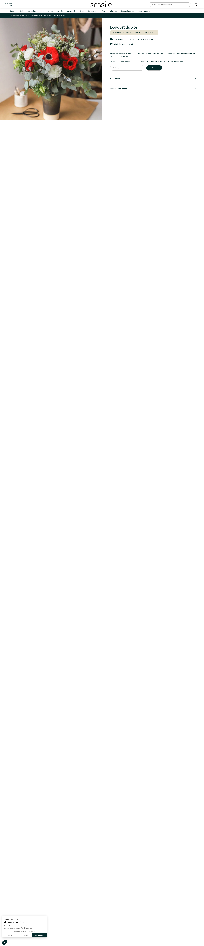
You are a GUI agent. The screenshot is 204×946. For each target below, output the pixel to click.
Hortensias (31, 11)
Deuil (82, 11)
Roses (42, 11)
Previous (4, 491)
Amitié (60, 11)
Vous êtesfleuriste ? (8, 4)
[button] (4, 942)
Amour (51, 11)
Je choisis (24, 935)
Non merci (9, 935)
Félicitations (93, 11)
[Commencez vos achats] (196, 5)
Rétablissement (143, 11)
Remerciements (127, 11)
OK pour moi (39, 935)
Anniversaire (71, 11)
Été (21, 11)
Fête (103, 11)
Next (93, 491)
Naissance (113, 11)
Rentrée (13, 11)
